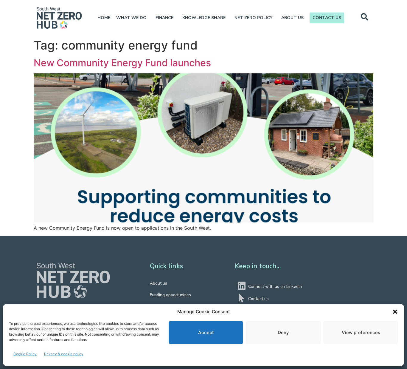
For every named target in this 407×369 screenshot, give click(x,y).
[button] (395, 312)
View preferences (361, 332)
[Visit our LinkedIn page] (241, 285)
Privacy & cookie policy (63, 354)
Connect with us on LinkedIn (275, 286)
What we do (131, 18)
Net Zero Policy (253, 18)
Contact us (327, 18)
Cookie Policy (25, 354)
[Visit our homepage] (73, 280)
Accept (206, 332)
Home (103, 18)
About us (292, 18)
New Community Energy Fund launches (123, 63)
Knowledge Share (204, 18)
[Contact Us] (241, 298)
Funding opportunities (170, 295)
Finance (164, 18)
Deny (283, 332)
